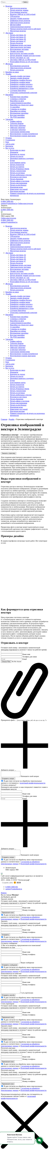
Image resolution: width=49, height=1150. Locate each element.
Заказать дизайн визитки (19, 18)
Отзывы (8, 138)
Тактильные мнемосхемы (20, 132)
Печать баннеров (16, 179)
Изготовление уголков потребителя (24, 134)
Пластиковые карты (18, 163)
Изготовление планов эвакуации (23, 136)
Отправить (5, 935)
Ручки (12, 160)
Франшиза (14, 152)
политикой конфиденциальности (32, 783)
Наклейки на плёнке (18, 111)
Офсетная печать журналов (20, 68)
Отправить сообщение (9, 965)
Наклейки (9, 95)
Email (24, 659)
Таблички (9, 119)
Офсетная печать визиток (20, 23)
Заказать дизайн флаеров (19, 78)
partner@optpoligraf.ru (9, 203)
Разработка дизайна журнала (21, 86)
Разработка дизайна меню (20, 82)
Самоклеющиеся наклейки (20, 103)
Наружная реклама (17, 191)
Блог (7, 142)
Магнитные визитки (18, 31)
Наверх (4, 893)
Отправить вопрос (8, 778)
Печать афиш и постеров (19, 181)
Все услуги (9, 148)
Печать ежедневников (18, 183)
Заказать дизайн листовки (20, 76)
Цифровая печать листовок (20, 45)
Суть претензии (27, 993)
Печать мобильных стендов (20, 175)
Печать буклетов (16, 43)
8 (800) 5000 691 (7, 201)
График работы (16, 121)
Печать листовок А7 (18, 41)
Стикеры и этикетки (18, 99)
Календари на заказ (17, 150)
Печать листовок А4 (18, 35)
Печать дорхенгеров (18, 171)
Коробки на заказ (12, 72)
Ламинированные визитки (20, 27)
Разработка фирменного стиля (22, 88)
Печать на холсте (16, 156)
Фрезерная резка (16, 187)
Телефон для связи (29, 657)
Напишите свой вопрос (30, 776)
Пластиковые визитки (18, 12)
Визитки (8, 6)
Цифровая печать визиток (20, 20)
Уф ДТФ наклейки (17, 117)
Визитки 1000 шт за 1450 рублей (22, 14)
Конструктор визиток (18, 8)
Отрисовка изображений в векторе (23, 93)
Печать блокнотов (17, 165)
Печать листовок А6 (18, 39)
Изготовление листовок (19, 49)
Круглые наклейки (17, 115)
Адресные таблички (18, 130)
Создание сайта (7, 882)
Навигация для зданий (19, 189)
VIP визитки (15, 16)
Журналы (9, 64)
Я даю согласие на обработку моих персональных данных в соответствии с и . (24, 862)
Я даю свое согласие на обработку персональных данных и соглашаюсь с (23, 782)
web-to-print (9, 144)
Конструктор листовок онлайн (22, 53)
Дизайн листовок (16, 51)
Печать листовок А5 (18, 37)
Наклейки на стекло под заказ (21, 105)
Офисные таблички (17, 128)
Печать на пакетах (17, 167)
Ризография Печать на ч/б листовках (24, 62)
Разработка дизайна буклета (21, 80)
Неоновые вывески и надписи (22, 158)
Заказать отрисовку (8, 453)
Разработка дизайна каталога (21, 84)
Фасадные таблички (18, 125)
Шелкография (15, 25)
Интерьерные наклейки (19, 113)
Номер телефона (28, 910)
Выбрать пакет (7, 1039)
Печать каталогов (17, 70)
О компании (10, 140)
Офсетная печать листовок (20, 47)
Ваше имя (26, 654)
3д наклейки (15, 107)
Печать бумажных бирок (19, 169)
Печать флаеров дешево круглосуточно (25, 55)
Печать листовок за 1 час (19, 58)
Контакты (9, 146)
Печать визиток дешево (19, 10)
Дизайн (8, 74)
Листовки (9, 33)
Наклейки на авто (17, 101)
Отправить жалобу (8, 995)
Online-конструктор (25, 203)
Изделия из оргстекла (18, 177)
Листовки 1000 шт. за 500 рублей (23, 60)
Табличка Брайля (16, 123)
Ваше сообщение (27, 963)
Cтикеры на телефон (18, 109)
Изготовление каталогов (19, 66)
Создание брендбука (18, 90)
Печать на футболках (18, 185)
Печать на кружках (17, 173)
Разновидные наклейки (19, 97)
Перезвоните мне (8, 912)
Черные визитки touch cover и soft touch (25, 29)
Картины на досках (17, 154)
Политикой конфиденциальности (33, 864)
